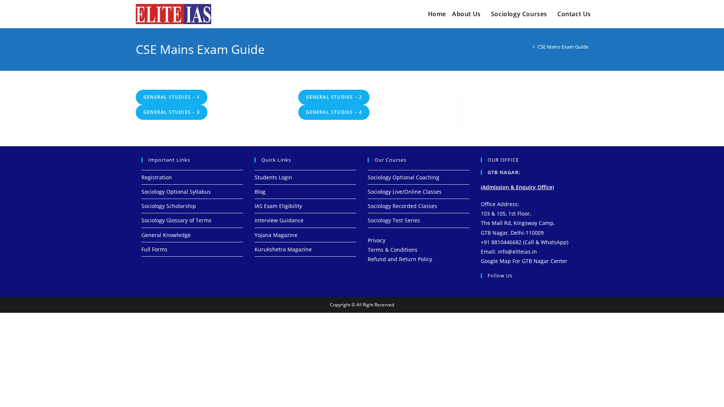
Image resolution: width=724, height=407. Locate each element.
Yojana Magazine (276, 235)
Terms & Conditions (392, 249)
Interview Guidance (279, 220)
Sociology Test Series (394, 220)
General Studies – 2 (334, 97)
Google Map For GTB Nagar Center (524, 261)
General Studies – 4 (334, 112)
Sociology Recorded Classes (402, 206)
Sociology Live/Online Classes (405, 191)
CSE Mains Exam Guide (562, 46)
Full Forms (154, 249)
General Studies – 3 (171, 112)
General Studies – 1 (171, 97)
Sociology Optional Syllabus (176, 191)
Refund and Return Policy (400, 259)
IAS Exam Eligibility (278, 206)
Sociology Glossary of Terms (176, 220)
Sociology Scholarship (168, 206)
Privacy (376, 240)
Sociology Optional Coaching (403, 177)
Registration (156, 177)
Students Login (273, 177)
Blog (260, 191)
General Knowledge (166, 235)
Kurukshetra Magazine (283, 249)
